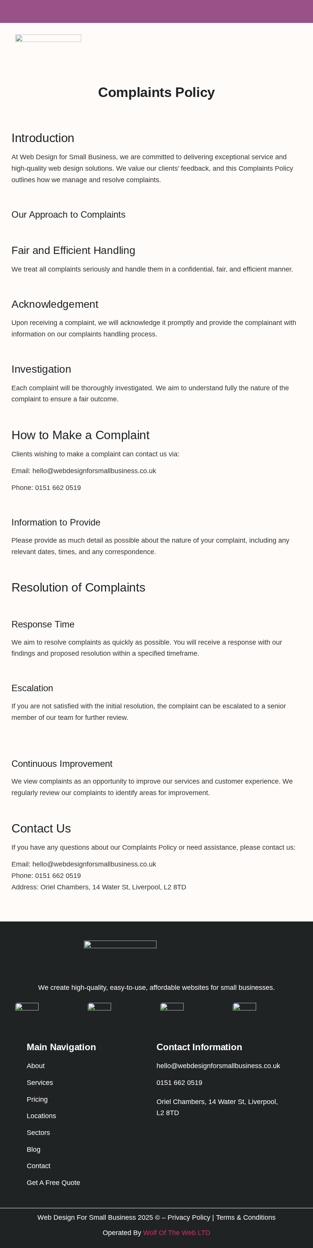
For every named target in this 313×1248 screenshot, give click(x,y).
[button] (295, 42)
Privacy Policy (189, 1217)
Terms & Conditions (246, 1217)
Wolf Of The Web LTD (176, 1233)
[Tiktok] (181, 1139)
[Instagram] (164, 1139)
